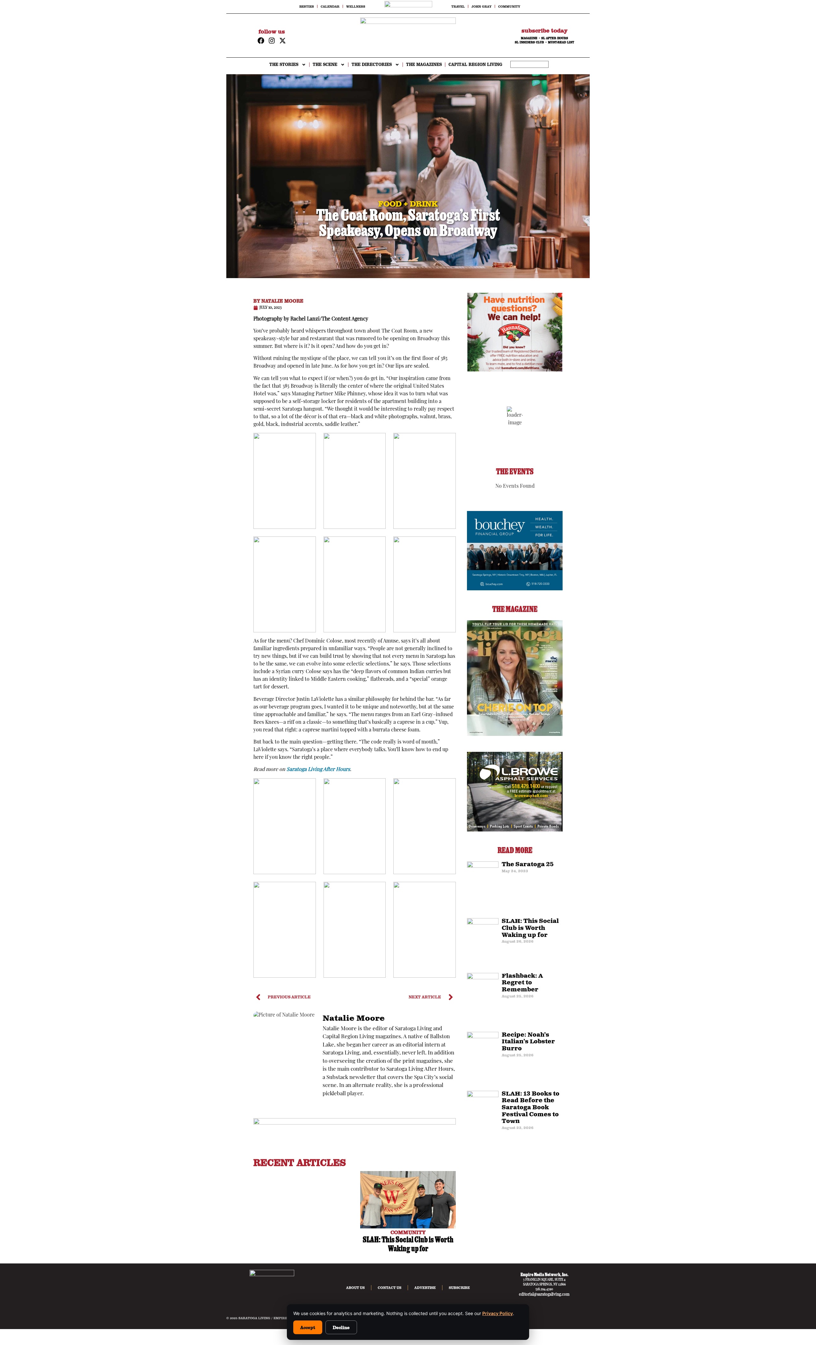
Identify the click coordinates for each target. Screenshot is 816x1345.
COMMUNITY (408, 1232)
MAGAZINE (529, 38)
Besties (306, 6)
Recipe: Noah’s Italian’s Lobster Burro (528, 1042)
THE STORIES (283, 64)
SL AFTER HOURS (554, 38)
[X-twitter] (282, 40)
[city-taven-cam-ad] (354, 1123)
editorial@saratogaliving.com (544, 1295)
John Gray (481, 6)
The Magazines (424, 64)
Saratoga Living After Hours (318, 769)
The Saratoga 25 (528, 864)
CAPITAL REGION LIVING (475, 64)
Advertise (425, 1287)
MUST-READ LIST (561, 42)
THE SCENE (325, 64)
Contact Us (389, 1287)
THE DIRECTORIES (372, 64)
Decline (341, 1327)
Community (509, 6)
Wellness (355, 6)
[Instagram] (271, 40)
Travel (458, 6)
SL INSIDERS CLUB (529, 42)
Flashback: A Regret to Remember (522, 983)
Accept (307, 1327)
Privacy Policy (497, 1313)
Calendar (330, 6)
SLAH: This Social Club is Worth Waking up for (530, 928)
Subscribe (459, 1287)
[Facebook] (261, 40)
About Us (355, 1287)
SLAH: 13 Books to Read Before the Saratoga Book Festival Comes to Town (530, 1107)
